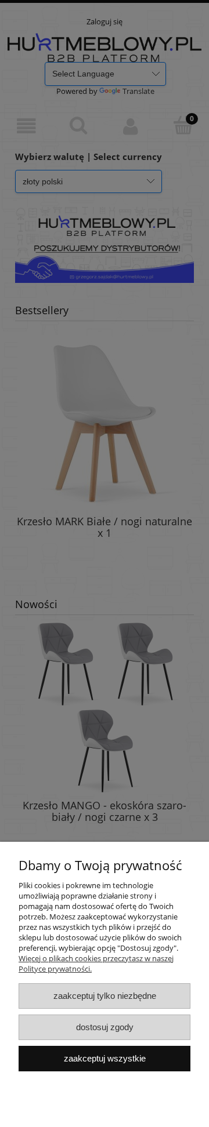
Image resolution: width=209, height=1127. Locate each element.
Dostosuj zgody (105, 1027)
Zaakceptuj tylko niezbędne (104, 996)
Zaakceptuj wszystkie (105, 1058)
